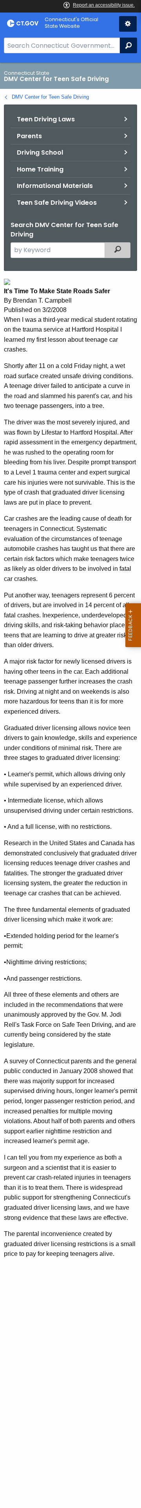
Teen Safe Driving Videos (57, 202)
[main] (70, 785)
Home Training (40, 169)
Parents (29, 136)
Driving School (40, 152)
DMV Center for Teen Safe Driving (50, 97)
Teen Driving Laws (46, 119)
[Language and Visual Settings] (128, 24)
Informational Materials (55, 185)
